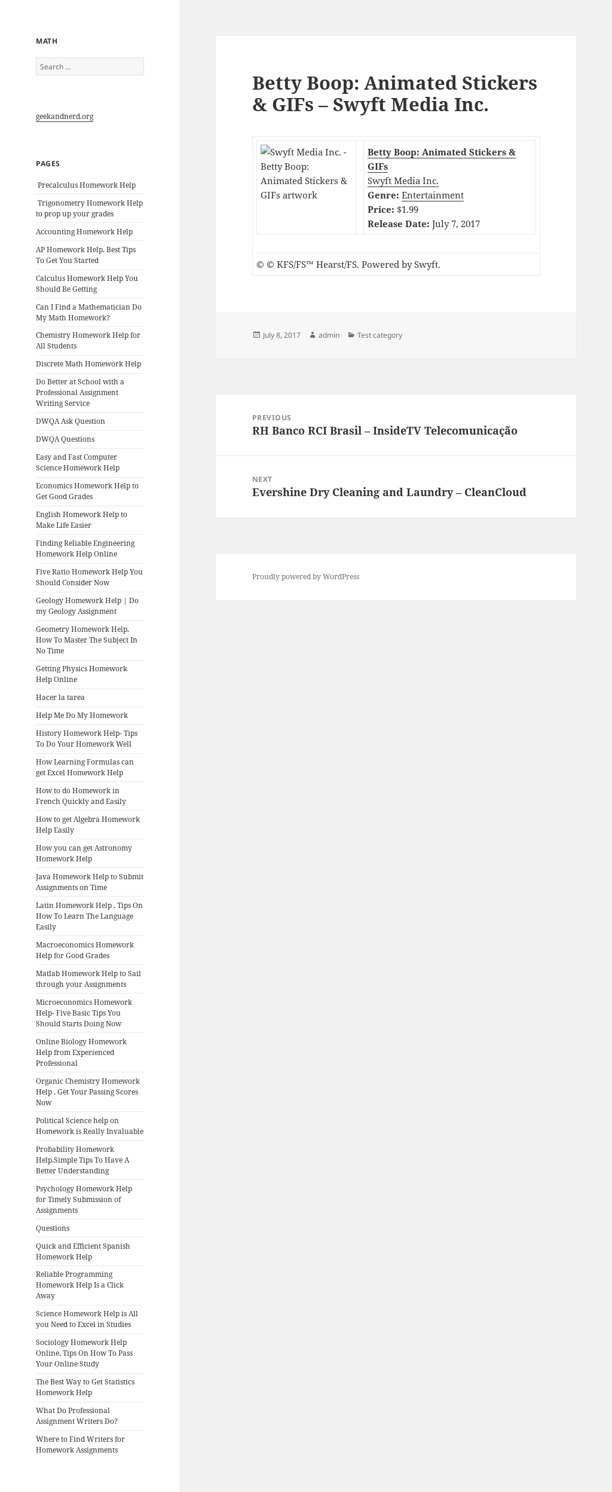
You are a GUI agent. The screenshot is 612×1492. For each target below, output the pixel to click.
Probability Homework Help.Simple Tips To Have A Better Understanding (82, 1160)
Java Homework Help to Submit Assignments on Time (89, 882)
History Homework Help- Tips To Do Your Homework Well (86, 738)
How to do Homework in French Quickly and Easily (81, 795)
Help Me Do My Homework (82, 715)
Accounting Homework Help (84, 232)
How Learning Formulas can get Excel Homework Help (85, 767)
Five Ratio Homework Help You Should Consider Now (89, 577)
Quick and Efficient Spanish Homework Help (83, 1251)
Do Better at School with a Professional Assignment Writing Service (80, 392)
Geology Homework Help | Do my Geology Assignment (87, 605)
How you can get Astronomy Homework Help (84, 853)
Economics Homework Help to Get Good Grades (87, 491)
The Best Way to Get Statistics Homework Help (85, 1387)
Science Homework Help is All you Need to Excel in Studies (87, 1318)
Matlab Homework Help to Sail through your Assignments (88, 978)
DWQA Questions (65, 439)
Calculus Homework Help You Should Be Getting (87, 283)
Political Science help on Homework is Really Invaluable (89, 1125)
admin (329, 335)
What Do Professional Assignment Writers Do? (77, 1415)
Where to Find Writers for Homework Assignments (80, 1444)
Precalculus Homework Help (86, 185)
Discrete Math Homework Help (88, 364)
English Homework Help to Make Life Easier (81, 519)
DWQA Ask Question (70, 421)
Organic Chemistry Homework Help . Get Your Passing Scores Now (88, 1092)
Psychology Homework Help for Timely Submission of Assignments (84, 1199)
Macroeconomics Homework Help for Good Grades (85, 950)
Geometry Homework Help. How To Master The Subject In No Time (86, 640)
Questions (52, 1228)
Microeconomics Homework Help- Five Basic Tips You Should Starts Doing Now (84, 1013)
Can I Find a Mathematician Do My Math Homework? (89, 312)
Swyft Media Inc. (403, 180)
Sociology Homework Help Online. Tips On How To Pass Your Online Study (84, 1353)
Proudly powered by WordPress (305, 576)
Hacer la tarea (60, 697)
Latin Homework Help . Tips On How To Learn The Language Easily (89, 916)
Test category (379, 335)
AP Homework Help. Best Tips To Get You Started (86, 254)
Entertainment (433, 195)
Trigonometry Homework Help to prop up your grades (89, 208)
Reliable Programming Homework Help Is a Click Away (80, 1285)
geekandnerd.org (64, 116)
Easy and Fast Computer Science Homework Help (78, 462)
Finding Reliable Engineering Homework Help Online (85, 548)
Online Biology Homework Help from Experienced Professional (81, 1052)
